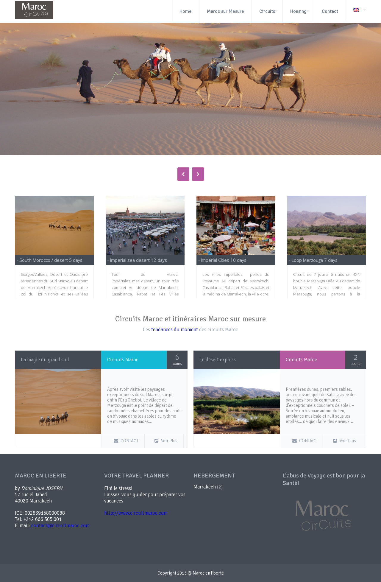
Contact (330, 11)
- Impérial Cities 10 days (222, 260)
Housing (298, 11)
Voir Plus (169, 440)
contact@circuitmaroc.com (60, 525)
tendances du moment (174, 329)
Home (185, 11)
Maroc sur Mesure (225, 11)
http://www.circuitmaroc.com (136, 513)
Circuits (267, 11)
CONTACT (129, 440)
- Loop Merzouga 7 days (313, 260)
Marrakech (204, 487)
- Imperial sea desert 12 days (137, 260)
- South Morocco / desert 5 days (49, 260)
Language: (356, 10)
